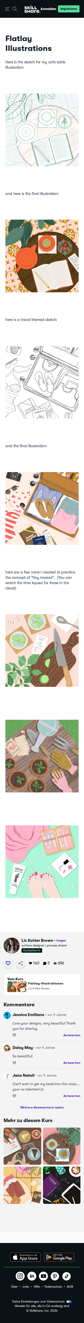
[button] (7, 9)
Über (14, 1286)
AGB (70, 1286)
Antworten (72, 1035)
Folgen (61, 940)
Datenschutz (53, 1286)
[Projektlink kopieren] (20, 963)
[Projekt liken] (8, 963)
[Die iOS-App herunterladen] (25, 1257)
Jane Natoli (23, 1075)
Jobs (25, 1286)
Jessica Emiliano (28, 1014)
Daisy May (23, 1047)
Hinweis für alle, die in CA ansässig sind (42, 1306)
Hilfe (37, 1286)
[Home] (32, 9)
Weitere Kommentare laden (42, 1107)
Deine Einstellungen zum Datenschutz (38, 1301)
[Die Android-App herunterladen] (59, 1257)
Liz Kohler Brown (37, 940)
